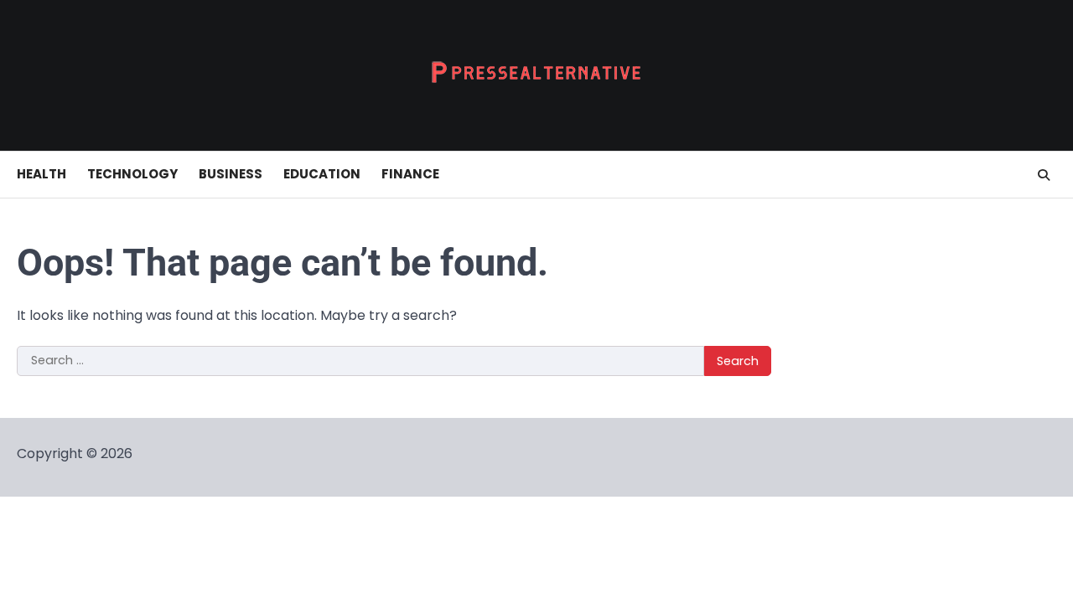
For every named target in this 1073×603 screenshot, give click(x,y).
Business (230, 174)
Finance (410, 174)
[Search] (1043, 175)
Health (41, 174)
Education (321, 174)
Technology (132, 174)
